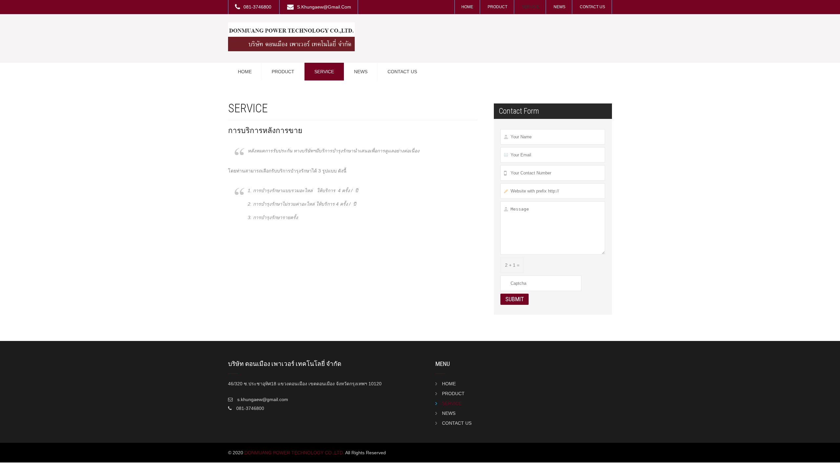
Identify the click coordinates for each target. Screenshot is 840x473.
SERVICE (530, 7)
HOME (467, 7)
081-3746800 (258, 7)
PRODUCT (497, 7)
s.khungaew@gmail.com (324, 7)
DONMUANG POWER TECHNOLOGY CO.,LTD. (294, 452)
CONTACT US (592, 7)
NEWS (559, 7)
